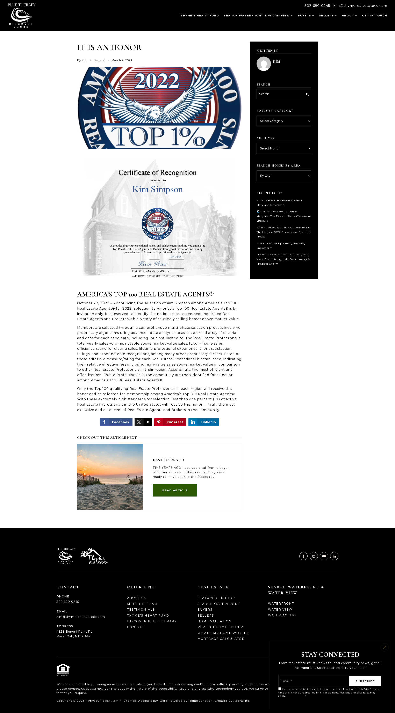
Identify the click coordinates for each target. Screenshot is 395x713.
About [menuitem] (348, 15)
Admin (117, 700)
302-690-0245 (317, 6)
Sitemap (129, 700)
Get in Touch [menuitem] (374, 15)
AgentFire (241, 700)
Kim (85, 60)
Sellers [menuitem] (326, 15)
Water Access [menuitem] (282, 615)
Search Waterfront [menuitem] (219, 604)
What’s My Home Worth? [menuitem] (223, 633)
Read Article (175, 490)
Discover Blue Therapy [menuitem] (152, 621)
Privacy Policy (99, 700)
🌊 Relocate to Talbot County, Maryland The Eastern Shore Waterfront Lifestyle (284, 216)
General (100, 60)
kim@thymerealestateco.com (360, 6)
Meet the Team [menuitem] (142, 604)
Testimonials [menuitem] (141, 609)
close (385, 647)
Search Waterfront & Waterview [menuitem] (257, 15)
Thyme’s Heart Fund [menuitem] (200, 15)
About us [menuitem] (136, 598)
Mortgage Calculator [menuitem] (221, 639)
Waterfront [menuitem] (281, 603)
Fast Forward (168, 460)
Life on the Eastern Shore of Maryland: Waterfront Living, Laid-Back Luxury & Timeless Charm (283, 259)
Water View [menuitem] (280, 609)
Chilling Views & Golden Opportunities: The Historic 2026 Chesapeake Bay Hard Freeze (284, 232)
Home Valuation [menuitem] (215, 621)
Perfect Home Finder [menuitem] (220, 627)
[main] (197, 279)
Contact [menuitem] (135, 627)
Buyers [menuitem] (304, 15)
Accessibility (148, 700)
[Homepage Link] (22, 15)
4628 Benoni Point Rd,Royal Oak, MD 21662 (75, 634)
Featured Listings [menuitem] (217, 598)
